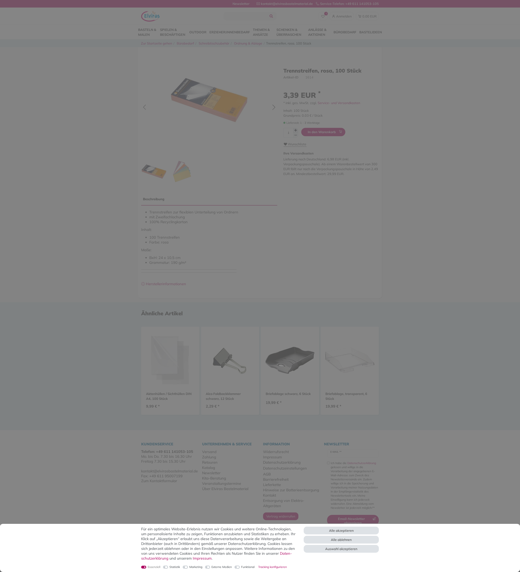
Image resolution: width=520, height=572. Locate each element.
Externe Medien (221, 567)
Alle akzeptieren (341, 531)
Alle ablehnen (341, 540)
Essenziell (154, 567)
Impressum (202, 558)
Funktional (248, 567)
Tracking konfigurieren (272, 567)
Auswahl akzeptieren (341, 549)
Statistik (174, 567)
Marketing (195, 567)
